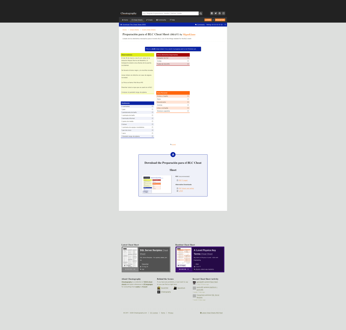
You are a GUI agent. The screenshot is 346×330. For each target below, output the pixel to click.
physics (198, 269)
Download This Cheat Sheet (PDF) (134, 24)
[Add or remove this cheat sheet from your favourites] (225, 24)
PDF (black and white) (186, 188)
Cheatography (127, 282)
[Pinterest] (219, 13)
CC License (154, 313)
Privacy (170, 313)
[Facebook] (212, 13)
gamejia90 (200, 282)
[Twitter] (216, 13)
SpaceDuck (181, 288)
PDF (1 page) (183, 180)
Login (208, 20)
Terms (163, 313)
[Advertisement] (173, 5)
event (174, 144)
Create (150, 20)
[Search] (201, 13)
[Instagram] (223, 13)
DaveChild (164, 288)
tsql (143, 269)
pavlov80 (200, 287)
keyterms (211, 269)
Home (125, 20)
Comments (201, 24)
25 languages (148, 284)
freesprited (145, 264)
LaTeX (181, 191)
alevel (203, 269)
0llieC (197, 264)
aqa (206, 269)
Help (173, 20)
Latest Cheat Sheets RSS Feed (212, 313)
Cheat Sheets (138, 20)
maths (137, 287)
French (144, 287)
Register (220, 20)
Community (162, 20)
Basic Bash (214, 282)
